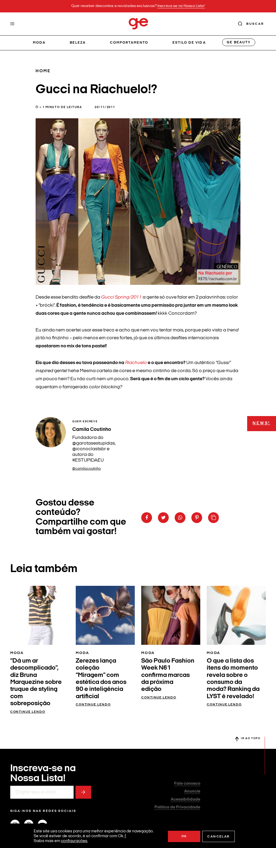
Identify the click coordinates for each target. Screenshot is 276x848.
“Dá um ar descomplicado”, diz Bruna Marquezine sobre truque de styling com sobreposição (36, 682)
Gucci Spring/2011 (121, 297)
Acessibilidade (185, 799)
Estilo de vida (189, 42)
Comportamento (129, 42)
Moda (39, 42)
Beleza (78, 42)
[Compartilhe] (213, 517)
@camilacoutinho (86, 469)
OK (184, 836)
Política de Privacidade (177, 807)
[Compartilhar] (146, 517)
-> (83, 792)
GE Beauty (238, 42)
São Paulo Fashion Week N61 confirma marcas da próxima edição (167, 675)
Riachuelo (136, 363)
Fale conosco (187, 783)
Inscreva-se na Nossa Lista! (181, 6)
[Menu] (12, 24)
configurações (74, 841)
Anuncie (192, 791)
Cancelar (218, 836)
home (43, 71)
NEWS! (261, 423)
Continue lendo (27, 712)
